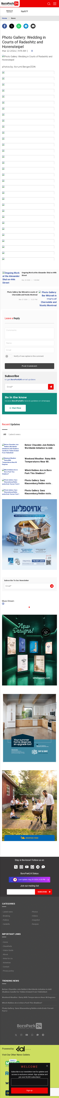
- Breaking (6, 916)
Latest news (14, 434)
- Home (5, 942)
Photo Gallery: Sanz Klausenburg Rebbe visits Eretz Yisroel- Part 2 (38, 483)
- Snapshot (35, 920)
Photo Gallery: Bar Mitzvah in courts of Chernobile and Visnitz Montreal (22, 293)
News (13, 18)
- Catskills (6, 924)
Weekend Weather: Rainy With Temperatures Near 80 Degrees (40, 461)
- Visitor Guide (7, 950)
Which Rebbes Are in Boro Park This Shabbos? (22, 1003)
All (4, 434)
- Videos (34, 916)
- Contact (5, 967)
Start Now (16, 408)
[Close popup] (47, 1066)
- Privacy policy (8, 971)
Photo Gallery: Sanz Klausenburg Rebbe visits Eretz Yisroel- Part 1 (38, 493)
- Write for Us (7, 958)
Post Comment (29, 366)
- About (5, 954)
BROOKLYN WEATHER (27, 11)
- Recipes (35, 924)
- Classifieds (7, 946)
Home (4, 18)
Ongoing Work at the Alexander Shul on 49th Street (39, 274)
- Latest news (7, 912)
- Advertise (6, 963)
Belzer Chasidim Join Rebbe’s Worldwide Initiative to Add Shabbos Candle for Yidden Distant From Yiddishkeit (26, 990)
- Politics (5, 920)
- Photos (34, 912)
